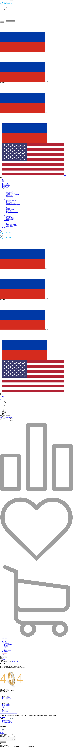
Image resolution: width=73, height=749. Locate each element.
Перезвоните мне (3, 229)
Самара (2, 410)
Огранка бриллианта (9, 192)
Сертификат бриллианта (10, 193)
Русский (48, 142)
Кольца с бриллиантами (6, 704)
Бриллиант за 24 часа (10, 226)
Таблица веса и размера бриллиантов (12, 194)
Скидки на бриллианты (6, 700)
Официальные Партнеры (10, 218)
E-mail (1, 657)
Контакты (4, 227)
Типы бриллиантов (9, 214)
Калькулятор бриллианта (6, 698)
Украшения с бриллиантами (7, 722)
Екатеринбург (3, 12)
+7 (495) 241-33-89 (3, 417)
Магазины (6, 646)
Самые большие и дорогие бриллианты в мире (14, 198)
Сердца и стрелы (9, 210)
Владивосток (3, 13)
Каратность (8, 201)
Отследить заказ (9, 216)
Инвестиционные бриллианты (11, 224)
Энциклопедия (4, 642)
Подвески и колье (5, 706)
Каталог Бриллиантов (6, 185)
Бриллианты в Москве (6, 183)
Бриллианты (4, 653)
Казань (2, 14)
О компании (6, 220)
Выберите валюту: (3, 176)
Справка (3, 710)
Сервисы (6, 215)
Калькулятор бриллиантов (6, 721)
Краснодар (3, 9)
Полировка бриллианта (10, 209)
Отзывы (5, 649)
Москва (1, 5)
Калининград (3, 409)
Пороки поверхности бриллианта (12, 212)
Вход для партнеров (3, 230)
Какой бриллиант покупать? (11, 222)
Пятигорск (3, 413)
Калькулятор (4, 182)
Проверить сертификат (10, 217)
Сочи (2, 10)
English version (2, 717)
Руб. (3, 179)
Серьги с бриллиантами (6, 705)
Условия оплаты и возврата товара (12, 225)
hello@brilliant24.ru (7, 693)
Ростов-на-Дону (4, 8)
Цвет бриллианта (9, 190)
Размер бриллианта (9, 195)
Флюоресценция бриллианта (11, 191)
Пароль (1, 658)
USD (3, 180)
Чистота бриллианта (9, 196)
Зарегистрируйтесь (15, 661)
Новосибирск (3, 11)
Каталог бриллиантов (6, 697)
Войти (2, 660)
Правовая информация (13, 713)
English (65, 175)
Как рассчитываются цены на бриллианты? (13, 223)
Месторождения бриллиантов (11, 200)
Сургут (2, 414)
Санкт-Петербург (4, 7)
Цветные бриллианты (6, 184)
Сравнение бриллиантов (6, 701)
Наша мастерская (7, 648)
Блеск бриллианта (9, 211)
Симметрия (8, 208)
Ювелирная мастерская (6, 186)
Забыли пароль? (3, 659)
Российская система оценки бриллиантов (13, 204)
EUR (3, 181)
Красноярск (3, 412)
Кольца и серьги (5, 187)
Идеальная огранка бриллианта (11, 207)
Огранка (7, 206)
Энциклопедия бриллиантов (9, 199)
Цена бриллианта (9, 202)
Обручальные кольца (5, 707)
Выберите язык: (3, 82)
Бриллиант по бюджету (10, 219)
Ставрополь (3, 411)
